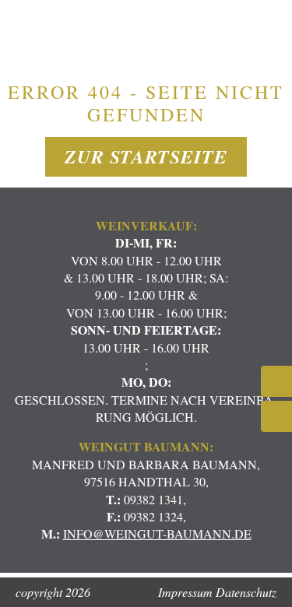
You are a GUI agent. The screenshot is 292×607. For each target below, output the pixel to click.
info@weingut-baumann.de (157, 533)
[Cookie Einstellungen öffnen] (28, 586)
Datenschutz (246, 592)
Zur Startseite (146, 156)
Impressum (185, 592)
